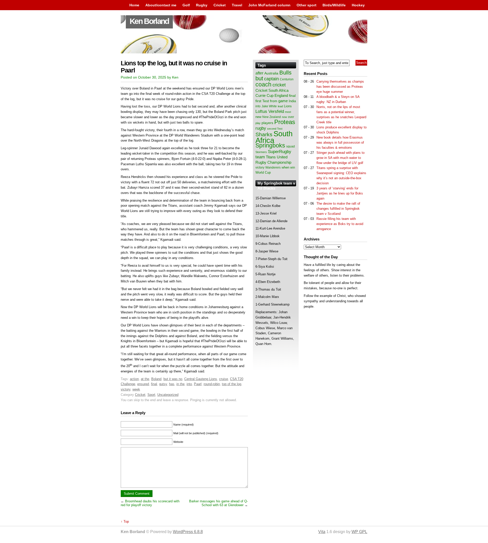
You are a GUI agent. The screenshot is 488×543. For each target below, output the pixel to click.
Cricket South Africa (271, 90)
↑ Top (125, 521)
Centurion (287, 79)
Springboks (270, 145)
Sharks (263, 134)
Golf (186, 5)
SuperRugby (279, 151)
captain (271, 78)
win (292, 167)
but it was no (172, 379)
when (285, 167)
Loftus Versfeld (269, 111)
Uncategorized (167, 395)
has (171, 384)
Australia (271, 73)
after (259, 73)
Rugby (201, 5)
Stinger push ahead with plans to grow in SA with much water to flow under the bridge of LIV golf (340, 158)
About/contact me (160, 5)
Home (134, 5)
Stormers (261, 152)
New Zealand (271, 117)
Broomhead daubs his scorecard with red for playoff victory (150, 503)
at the (145, 379)
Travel (237, 5)
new (258, 117)
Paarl (198, 384)
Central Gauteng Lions (200, 379)
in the (180, 384)
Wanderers (273, 167)
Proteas (284, 121)
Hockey (358, 5)
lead (280, 106)
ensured (143, 384)
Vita (321, 532)
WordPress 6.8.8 (188, 532)
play (258, 123)
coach (263, 84)
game (283, 101)
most (288, 111)
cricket (279, 84)
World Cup (263, 172)
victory (125, 389)
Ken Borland (149, 21)
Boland (156, 379)
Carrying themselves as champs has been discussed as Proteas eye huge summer (340, 87)
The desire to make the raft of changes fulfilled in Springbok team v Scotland (338, 209)
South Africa (274, 136)
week (136, 389)
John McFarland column (269, 5)
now (284, 116)
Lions (288, 106)
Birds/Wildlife (334, 5)
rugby (260, 128)
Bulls (285, 72)
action (134, 379)
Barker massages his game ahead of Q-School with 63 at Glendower (218, 503)
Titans (271, 157)
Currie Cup (264, 96)
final (154, 384)
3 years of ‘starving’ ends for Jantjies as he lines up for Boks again (339, 193)
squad (290, 146)
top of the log (231, 384)
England (281, 95)
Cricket (220, 5)
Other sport (306, 5)
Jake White (269, 106)
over (291, 117)
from (273, 101)
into (189, 384)
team (260, 157)
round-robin (212, 384)
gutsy (163, 384)
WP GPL (359, 532)
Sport (151, 395)
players (267, 123)
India (292, 101)
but (259, 78)
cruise (223, 379)
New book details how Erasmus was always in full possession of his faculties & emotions (340, 142)
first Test (262, 101)
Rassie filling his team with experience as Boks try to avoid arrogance (339, 224)
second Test (274, 128)
